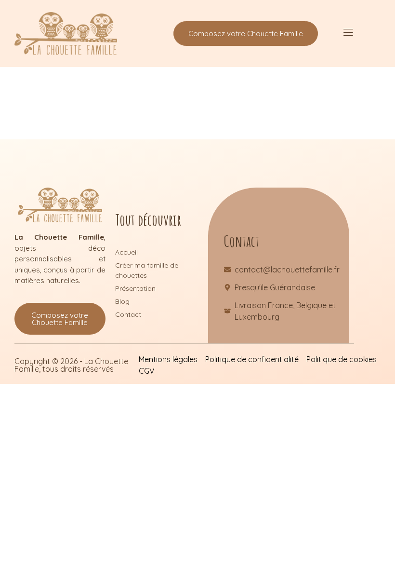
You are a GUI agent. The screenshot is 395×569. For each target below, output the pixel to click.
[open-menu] (348, 33)
